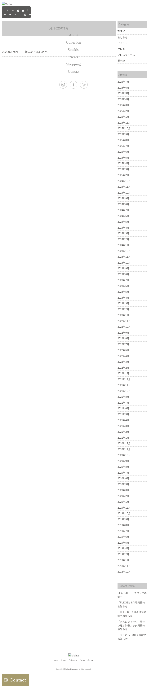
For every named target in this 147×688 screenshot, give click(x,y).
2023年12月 (124, 251)
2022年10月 (124, 326)
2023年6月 (123, 286)
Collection (73, 42)
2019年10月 (124, 513)
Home (55, 660)
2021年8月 (123, 396)
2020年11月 (124, 449)
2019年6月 (123, 536)
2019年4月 (123, 548)
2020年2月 (123, 496)
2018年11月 (124, 566)
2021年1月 (123, 437)
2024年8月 (123, 204)
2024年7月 (123, 210)
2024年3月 (123, 233)
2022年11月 (124, 321)
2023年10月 (124, 262)
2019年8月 (123, 525)
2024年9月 (123, 198)
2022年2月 (123, 367)
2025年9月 (123, 134)
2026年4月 (123, 99)
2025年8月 (123, 140)
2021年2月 (123, 431)
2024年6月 (123, 216)
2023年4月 (123, 297)
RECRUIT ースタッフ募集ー (132, 595)
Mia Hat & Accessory (71, 669)
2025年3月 (123, 169)
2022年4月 (123, 356)
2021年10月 (124, 391)
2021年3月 (123, 426)
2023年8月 (123, 274)
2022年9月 (123, 332)
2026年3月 (123, 105)
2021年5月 (123, 414)
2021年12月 (124, 379)
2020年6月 (123, 478)
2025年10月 (124, 128)
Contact (73, 71)
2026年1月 (123, 116)
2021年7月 (123, 402)
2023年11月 (124, 256)
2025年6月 (123, 151)
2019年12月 (124, 507)
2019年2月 (123, 554)
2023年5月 (123, 291)
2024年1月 (123, 245)
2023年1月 (123, 315)
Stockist (73, 50)
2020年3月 (123, 490)
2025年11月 (124, 122)
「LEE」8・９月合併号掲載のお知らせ (132, 614)
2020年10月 (124, 455)
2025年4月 (123, 163)
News (73, 57)
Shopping (73, 64)
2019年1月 (123, 560)
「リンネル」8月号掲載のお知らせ (132, 637)
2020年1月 (123, 501)
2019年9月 (123, 519)
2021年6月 (123, 408)
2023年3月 (123, 303)
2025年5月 (123, 157)
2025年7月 (123, 146)
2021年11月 (124, 385)
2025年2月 (123, 175)
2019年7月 (123, 531)
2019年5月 (123, 542)
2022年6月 (123, 350)
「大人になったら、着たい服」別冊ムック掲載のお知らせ (131, 625)
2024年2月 (123, 239)
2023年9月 (123, 268)
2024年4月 (123, 227)
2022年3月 (123, 361)
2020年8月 (123, 466)
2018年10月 (124, 571)
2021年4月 (123, 420)
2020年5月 (123, 484)
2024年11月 (124, 186)
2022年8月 (123, 338)
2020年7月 (123, 472)
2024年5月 (123, 221)
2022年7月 (123, 344)
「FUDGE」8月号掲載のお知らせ (131, 604)
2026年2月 (123, 111)
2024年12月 (124, 181)
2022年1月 (123, 373)
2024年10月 (124, 192)
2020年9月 (123, 461)
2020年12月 (124, 443)
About (73, 35)
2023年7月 (123, 280)
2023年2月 (123, 309)
